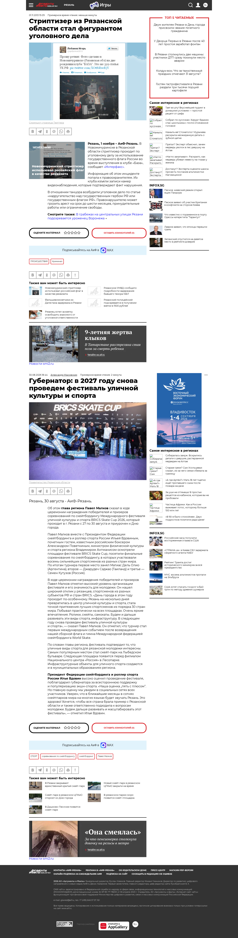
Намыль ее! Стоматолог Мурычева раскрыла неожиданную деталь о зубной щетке (185, 135)
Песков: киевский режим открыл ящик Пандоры (183, 191)
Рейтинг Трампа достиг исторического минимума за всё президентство (183, 565)
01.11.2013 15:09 (37, 15)
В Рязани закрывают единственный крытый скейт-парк (65, 784)
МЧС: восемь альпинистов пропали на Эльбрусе (185, 576)
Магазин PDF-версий (181, 870)
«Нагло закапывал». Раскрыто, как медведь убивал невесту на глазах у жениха (186, 159)
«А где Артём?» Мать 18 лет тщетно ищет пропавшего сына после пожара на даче (185, 483)
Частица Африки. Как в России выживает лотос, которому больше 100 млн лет (185, 507)
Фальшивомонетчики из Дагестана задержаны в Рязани (63, 301)
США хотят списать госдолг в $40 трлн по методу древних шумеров (184, 588)
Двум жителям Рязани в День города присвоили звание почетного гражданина (179, 28)
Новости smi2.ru (41, 363)
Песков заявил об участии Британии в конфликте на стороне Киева (185, 203)
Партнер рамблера (85, 924)
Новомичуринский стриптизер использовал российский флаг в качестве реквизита (64, 291)
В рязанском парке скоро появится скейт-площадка (119, 796)
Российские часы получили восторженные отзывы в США (181, 539)
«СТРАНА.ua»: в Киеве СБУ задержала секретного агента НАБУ (186, 551)
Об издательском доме (133, 870)
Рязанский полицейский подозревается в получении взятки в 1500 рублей (120, 302)
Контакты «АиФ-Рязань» (67, 870)
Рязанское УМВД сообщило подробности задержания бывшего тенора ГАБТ (120, 291)
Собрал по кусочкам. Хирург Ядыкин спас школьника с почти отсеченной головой (187, 122)
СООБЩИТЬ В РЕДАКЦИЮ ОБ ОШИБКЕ (152, 874)
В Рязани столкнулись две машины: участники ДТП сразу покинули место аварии (179, 57)
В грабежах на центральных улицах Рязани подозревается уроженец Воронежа (95, 216)
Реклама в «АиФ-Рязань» (100, 870)
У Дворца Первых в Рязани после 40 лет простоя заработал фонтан (179, 43)
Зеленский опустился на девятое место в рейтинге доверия (183, 240)
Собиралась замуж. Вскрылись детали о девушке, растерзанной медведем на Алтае (184, 458)
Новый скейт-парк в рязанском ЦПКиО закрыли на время (122, 784)
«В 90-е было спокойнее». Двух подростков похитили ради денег (185, 518)
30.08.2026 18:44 (38, 374)
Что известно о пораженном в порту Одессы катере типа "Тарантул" (185, 216)
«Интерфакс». (114, 167)
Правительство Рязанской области (49, 482)
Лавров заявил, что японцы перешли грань (185, 228)
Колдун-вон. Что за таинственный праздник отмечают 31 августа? (179, 72)
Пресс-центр (158, 870)
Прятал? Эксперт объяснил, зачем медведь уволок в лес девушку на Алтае (185, 147)
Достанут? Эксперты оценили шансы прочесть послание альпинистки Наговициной (187, 172)
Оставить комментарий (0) (119, 233)
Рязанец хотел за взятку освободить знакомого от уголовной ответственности (61, 314)
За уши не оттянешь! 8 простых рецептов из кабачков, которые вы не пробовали (187, 495)
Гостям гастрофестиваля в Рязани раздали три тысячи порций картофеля (179, 87)
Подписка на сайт (116, 874)
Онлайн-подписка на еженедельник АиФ (78, 874)
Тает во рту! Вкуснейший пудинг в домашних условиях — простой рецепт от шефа (185, 110)
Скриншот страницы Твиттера (46, 122)
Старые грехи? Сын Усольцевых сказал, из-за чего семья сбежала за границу (186, 470)
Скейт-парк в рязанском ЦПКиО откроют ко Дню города (63, 796)
